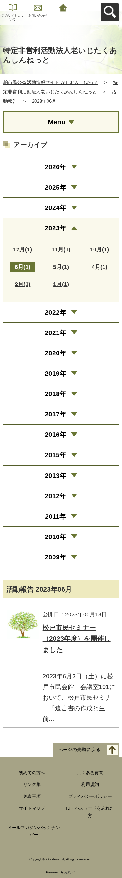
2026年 (55, 166)
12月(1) (22, 249)
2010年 (55, 536)
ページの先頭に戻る (79, 749)
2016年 (55, 434)
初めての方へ (32, 772)
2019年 (55, 373)
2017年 (55, 414)
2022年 (55, 312)
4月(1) (99, 267)
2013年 (55, 475)
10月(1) (99, 249)
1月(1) (61, 284)
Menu (56, 122)
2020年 (55, 353)
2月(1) (22, 284)
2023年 (55, 228)
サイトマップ (32, 808)
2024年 (55, 207)
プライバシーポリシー (90, 796)
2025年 (55, 187)
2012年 (55, 495)
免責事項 (32, 796)
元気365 (70, 872)
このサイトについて (12, 17)
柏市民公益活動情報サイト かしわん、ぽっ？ (50, 82)
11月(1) (61, 249)
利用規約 (90, 784)
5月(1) (61, 267)
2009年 (55, 557)
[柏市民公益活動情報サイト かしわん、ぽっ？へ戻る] (63, 7)
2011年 (55, 516)
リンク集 (32, 784)
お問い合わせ (37, 15)
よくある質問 (90, 772)
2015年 (55, 454)
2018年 (55, 393)
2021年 (55, 332)
